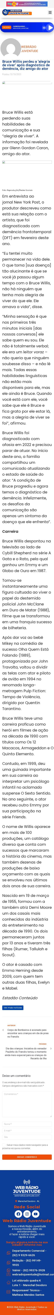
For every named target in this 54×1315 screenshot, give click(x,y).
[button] (50, 12)
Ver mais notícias (13, 1007)
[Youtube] (35, 1214)
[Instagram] (27, 1214)
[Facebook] (18, 1214)
